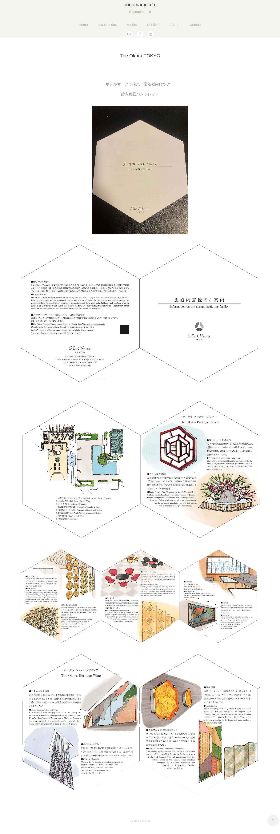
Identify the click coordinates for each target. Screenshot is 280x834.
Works (132, 25)
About (174, 25)
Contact (196, 25)
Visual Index (107, 25)
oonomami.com (140, 4)
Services (153, 25)
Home (83, 25)
